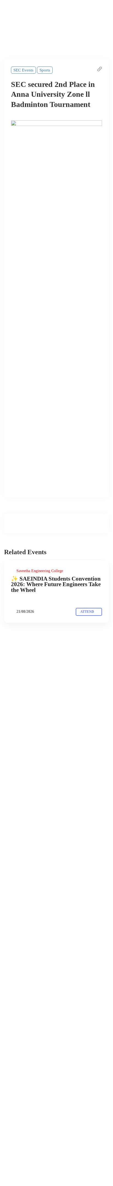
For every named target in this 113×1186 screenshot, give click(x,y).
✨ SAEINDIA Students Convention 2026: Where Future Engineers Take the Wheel (56, 584)
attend (87, 612)
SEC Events (23, 70)
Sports (44, 70)
